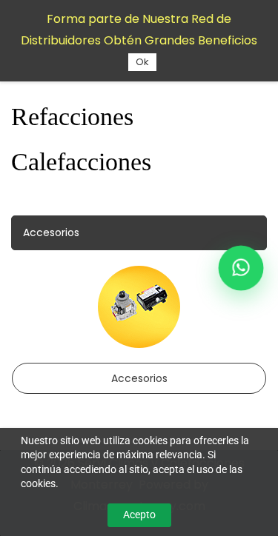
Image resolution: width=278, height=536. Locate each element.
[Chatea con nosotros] (241, 268)
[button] (139, 232)
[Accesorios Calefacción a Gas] (139, 275)
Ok (142, 62)
